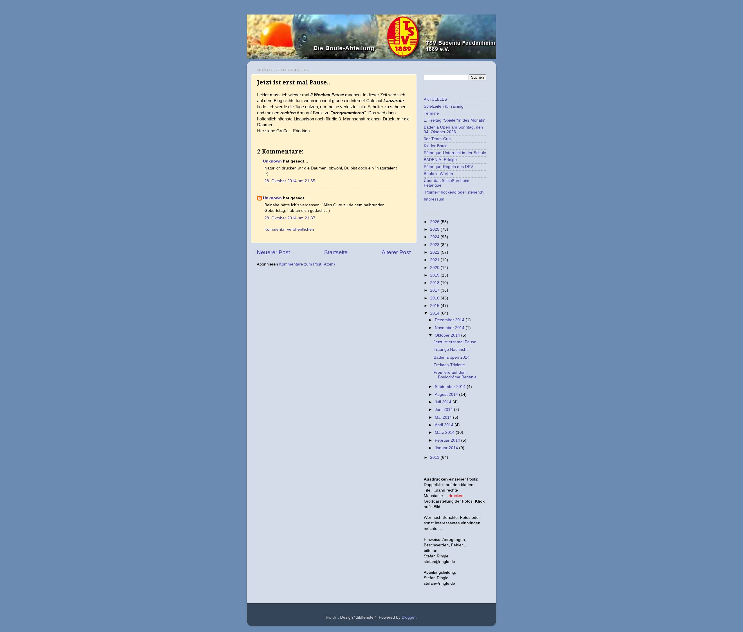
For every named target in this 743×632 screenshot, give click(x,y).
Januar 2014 (447, 448)
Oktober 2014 (448, 335)
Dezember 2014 (450, 320)
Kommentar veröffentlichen (289, 229)
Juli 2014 (443, 402)
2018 (435, 283)
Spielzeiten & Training (444, 106)
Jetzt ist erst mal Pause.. (456, 342)
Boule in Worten (438, 173)
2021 (435, 260)
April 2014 (445, 425)
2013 (435, 457)
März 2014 (445, 432)
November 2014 (450, 328)
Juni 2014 (444, 409)
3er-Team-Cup (437, 139)
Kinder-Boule (436, 146)
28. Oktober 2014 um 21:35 (289, 181)
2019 (435, 275)
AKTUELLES (435, 99)
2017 (435, 290)
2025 (435, 229)
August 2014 (447, 394)
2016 (435, 298)
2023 (435, 245)
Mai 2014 (444, 417)
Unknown (272, 161)
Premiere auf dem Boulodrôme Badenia (455, 374)
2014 (435, 313)
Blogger (409, 617)
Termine (431, 113)
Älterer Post (396, 252)
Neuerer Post (273, 252)
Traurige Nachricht (451, 349)
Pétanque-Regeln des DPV (448, 167)
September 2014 (451, 386)
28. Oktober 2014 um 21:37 (289, 218)
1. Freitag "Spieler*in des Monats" (455, 120)
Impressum (434, 199)
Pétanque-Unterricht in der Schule (455, 153)
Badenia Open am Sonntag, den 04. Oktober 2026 (453, 129)
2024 (435, 237)
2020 (435, 268)
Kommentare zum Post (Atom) (307, 264)
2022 (435, 252)
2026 (435, 222)
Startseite (336, 252)
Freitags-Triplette (449, 365)
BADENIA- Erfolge (440, 160)
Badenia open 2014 (452, 357)
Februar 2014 (448, 440)
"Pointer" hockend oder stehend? (454, 192)
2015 (435, 306)
